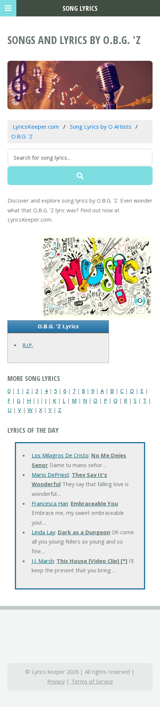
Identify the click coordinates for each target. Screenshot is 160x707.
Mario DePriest (50, 474)
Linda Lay (43, 532)
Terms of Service (92, 681)
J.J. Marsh (43, 560)
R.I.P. (28, 345)
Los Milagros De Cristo (60, 455)
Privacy (56, 681)
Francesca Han (50, 503)
